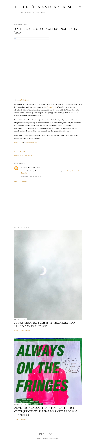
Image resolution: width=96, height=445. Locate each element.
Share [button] (16, 152)
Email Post (23, 152)
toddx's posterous (31, 142)
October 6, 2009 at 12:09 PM (31, 176)
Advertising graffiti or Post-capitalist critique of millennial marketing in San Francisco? (45, 411)
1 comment (24, 419)
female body (51, 107)
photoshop (28, 155)
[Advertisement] (48, 204)
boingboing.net (23, 100)
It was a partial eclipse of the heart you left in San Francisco (44, 324)
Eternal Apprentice (29, 167)
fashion (21, 155)
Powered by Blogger (50, 434)
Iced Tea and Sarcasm (46, 7)
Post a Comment (21, 181)
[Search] (80, 6)
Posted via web (18, 142)
